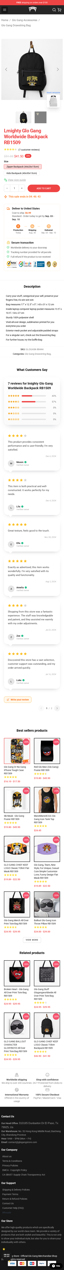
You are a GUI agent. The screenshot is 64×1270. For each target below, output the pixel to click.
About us (6, 1156)
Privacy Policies (10, 1165)
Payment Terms (10, 1194)
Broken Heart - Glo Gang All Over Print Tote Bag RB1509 (16, 992)
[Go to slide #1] (23, 117)
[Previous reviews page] (41, 708)
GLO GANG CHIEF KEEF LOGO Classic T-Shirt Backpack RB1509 (46, 1044)
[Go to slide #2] (40, 117)
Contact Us (8, 1203)
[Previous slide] (6, 69)
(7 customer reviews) (29, 149)
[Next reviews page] (57, 708)
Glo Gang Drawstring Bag (16, 25)
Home (4, 20)
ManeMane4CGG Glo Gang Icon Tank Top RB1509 (44, 819)
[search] (54, 10)
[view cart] (59, 10)
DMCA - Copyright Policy (14, 1170)
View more (32, 940)
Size (6, 161)
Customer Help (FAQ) (13, 1208)
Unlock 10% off (7, 1255)
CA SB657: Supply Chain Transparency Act (23, 1174)
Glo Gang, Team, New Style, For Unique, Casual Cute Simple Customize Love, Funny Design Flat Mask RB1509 (46, 871)
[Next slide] (57, 69)
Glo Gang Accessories (24, 20)
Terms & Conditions (12, 1161)
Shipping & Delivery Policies (16, 1189)
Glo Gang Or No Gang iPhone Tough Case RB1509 (15, 770)
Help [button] (58, 1266)
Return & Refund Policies (14, 1199)
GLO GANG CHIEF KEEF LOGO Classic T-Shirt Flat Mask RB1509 (16, 868)
